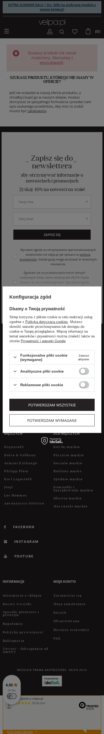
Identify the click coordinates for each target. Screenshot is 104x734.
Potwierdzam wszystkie (52, 404)
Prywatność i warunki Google (43, 341)
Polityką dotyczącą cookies (46, 322)
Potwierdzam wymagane (52, 420)
